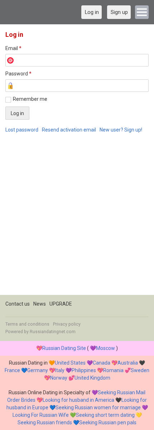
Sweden (140, 370)
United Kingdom (92, 378)
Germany (37, 370)
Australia (127, 363)
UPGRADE (60, 304)
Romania (113, 370)
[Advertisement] (77, 218)
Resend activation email (69, 130)
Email (13, 48)
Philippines (84, 370)
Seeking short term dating (105, 415)
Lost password (21, 130)
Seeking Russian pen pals (107, 422)
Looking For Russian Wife (41, 415)
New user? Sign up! (121, 130)
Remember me (30, 99)
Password (18, 73)
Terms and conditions (27, 324)
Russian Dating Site (64, 348)
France (12, 370)
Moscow (105, 348)
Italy (59, 370)
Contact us (17, 304)
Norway (58, 378)
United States (70, 363)
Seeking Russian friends (45, 422)
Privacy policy (67, 324)
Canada (101, 363)
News (39, 304)
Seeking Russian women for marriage (98, 407)
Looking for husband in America (78, 400)
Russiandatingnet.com (53, 331)
